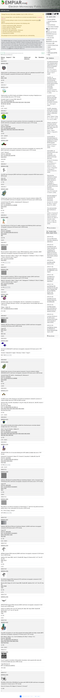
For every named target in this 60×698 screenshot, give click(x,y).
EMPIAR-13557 (4, 113)
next (39, 696)
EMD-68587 (4, 260)
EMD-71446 (4, 534)
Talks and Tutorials (52, 32)
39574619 (8, 430)
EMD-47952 (9, 641)
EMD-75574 (4, 560)
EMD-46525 (21, 433)
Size (36, 57)
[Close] (43, 14)
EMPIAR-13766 (4, 596)
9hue (2, 381)
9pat (5, 536)
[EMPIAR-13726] (4, 448)
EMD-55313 (9, 129)
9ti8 (8, 103)
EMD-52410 (4, 206)
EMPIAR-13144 (4, 87)
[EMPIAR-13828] (4, 193)
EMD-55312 (4, 157)
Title (14, 57)
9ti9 (10, 103)
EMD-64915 (4, 461)
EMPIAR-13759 (4, 545)
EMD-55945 (9, 102)
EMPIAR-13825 (4, 318)
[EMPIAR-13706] (4, 678)
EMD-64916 (9, 461)
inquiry (2, 21)
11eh (2, 587)
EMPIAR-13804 (4, 63)
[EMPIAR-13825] (4, 320)
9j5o (2, 235)
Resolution (41, 57)
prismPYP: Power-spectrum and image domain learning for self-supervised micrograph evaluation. (52, 99)
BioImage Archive (52, 49)
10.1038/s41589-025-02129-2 (11, 232)
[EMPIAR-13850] (4, 221)
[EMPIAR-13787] (4, 627)
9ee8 (2, 642)
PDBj (49, 54)
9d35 (9, 435)
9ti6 (4, 103)
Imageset (8, 57)
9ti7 (6, 103)
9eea (7, 642)
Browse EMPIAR (51, 19)
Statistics (50, 39)
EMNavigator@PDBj (52, 52)
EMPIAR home (5, 10)
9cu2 (9, 410)
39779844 (8, 405)
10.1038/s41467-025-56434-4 (11, 639)
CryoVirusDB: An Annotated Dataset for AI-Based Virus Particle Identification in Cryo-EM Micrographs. (52, 139)
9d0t (2, 435)
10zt (2, 561)
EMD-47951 (4, 641)
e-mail (7, 48)
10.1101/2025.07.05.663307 (10, 486)
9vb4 (2, 462)
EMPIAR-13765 (4, 571)
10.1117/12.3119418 (8, 258)
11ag (2, 613)
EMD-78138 (4, 179)
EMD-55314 (15, 129)
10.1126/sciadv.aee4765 (9, 128)
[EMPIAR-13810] (4, 344)
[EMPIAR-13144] (4, 91)
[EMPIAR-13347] (4, 522)
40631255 (8, 485)
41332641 (8, 203)
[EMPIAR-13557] (4, 116)
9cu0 (4, 410)
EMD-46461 (4, 433)
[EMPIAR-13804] (4, 67)
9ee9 (5, 642)
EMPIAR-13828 (4, 189)
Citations (51, 58)
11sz (2, 331)
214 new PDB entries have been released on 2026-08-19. (52, 240)
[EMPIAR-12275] (4, 422)
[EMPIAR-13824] (4, 297)
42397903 (8, 126)
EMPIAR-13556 (4, 499)
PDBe (49, 50)
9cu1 (7, 410)
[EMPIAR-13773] (4, 394)
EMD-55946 (15, 102)
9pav (2, 536)
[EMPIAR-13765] (4, 574)
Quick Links (52, 16)
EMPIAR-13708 (4, 269)
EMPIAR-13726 (4, 444)
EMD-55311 (3, 129)
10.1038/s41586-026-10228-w (11, 459)
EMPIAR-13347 (4, 519)
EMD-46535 (27, 433)
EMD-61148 (3, 234)
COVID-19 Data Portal (53, 45)
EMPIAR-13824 (4, 294)
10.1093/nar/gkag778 (9, 100)
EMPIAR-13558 (4, 140)
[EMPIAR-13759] (4, 549)
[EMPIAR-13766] (4, 600)
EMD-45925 (15, 408)
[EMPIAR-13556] (4, 502)
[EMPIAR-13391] (4, 655)
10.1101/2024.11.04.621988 (10, 432)
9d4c (4, 435)
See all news (51, 336)
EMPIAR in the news (52, 41)
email (37, 20)
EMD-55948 (27, 102)
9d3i (12, 435)
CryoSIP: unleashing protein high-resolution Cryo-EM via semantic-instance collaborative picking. (52, 111)
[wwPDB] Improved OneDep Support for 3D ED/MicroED (51, 300)
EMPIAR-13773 (4, 390)
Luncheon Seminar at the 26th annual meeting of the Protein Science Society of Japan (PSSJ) (52, 319)
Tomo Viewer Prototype (53, 26)
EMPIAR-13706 (4, 674)
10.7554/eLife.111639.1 (9, 665)
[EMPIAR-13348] (4, 475)
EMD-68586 (4, 285)
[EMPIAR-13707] (4, 247)
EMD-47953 (15, 641)
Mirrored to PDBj (7, 262)
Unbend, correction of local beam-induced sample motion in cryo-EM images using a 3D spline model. (52, 125)
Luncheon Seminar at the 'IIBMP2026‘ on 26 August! (52, 270)
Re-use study (51, 37)
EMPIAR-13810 (4, 340)
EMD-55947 (21, 102)
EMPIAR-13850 (4, 217)
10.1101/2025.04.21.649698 (10, 205)
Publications (50, 35)
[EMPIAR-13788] (4, 170)
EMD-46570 (15, 433)
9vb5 (5, 462)
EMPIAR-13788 (4, 166)
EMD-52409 (4, 379)
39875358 (8, 638)
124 (35, 696)
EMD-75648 (4, 586)
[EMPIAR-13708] (4, 272)
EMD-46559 (9, 433)
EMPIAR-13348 (4, 471)
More (43, 53)
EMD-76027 (4, 330)
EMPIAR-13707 (4, 244)
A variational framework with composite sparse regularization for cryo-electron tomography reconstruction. (52, 64)
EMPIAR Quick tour (52, 33)
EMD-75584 (4, 611)
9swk (2, 131)
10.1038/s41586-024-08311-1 (10, 407)
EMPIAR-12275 (4, 419)
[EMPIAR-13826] (4, 366)
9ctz (2, 410)
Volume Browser (51, 24)
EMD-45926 (21, 408)
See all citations (52, 227)
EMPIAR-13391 (4, 652)
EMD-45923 (4, 408)
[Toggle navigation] (58, 10)
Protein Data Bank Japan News (51, 232)
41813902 (8, 458)
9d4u (7, 435)
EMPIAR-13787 (4, 622)
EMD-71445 (9, 534)
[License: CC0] (49, 14)
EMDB (49, 47)
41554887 (8, 231)
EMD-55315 (21, 129)
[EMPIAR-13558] (4, 144)
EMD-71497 (4, 488)
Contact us (50, 43)
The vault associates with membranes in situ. (52, 209)
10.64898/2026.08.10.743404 (10, 308)
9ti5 (2, 103)
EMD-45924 (9, 408)
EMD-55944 (4, 102)
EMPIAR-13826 (4, 362)
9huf (2, 208)
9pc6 (2, 489)
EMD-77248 (4, 78)
